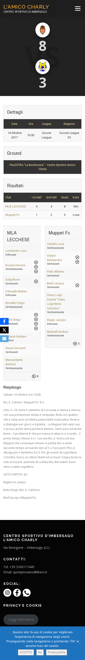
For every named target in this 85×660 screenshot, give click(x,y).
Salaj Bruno (12, 279)
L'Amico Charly (26, 7)
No (40, 652)
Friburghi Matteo (16, 291)
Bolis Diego (13, 319)
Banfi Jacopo (55, 283)
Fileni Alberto (55, 271)
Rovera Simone (15, 265)
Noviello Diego (15, 303)
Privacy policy (56, 652)
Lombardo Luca (15, 250)
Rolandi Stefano (16, 336)
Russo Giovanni (15, 348)
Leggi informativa (21, 619)
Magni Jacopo (56, 320)
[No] (79, 643)
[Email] (4, 338)
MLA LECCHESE (15, 206)
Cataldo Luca (55, 244)
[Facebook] (4, 321)
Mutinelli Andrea (57, 331)
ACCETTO (26, 652)
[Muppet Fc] (42, 66)
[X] (4, 330)
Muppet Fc (12, 215)
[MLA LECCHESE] (42, 29)
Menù (77, 8)
